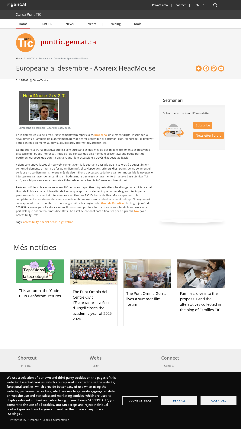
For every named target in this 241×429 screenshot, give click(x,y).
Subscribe (203, 125)
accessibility (31, 222)
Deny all (179, 400)
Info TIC (26, 365)
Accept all (218, 400)
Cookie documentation (56, 419)
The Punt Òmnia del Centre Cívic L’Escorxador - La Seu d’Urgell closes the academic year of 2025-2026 (93, 305)
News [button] (70, 24)
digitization (66, 222)
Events (91, 24)
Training (115, 24)
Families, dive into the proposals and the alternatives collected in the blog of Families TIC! (200, 301)
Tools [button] (137, 24)
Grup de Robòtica (112, 203)
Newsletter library (208, 135)
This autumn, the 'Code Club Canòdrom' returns (40, 293)
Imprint (34, 419)
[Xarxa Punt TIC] (27, 42)
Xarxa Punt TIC (28, 14)
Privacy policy (18, 419)
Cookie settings (140, 400)
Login (96, 365)
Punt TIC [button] (46, 24)
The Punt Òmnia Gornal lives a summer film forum (146, 299)
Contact (180, 5)
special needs (48, 222)
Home (23, 24)
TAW (136, 211)
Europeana (100, 135)
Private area (160, 5)
